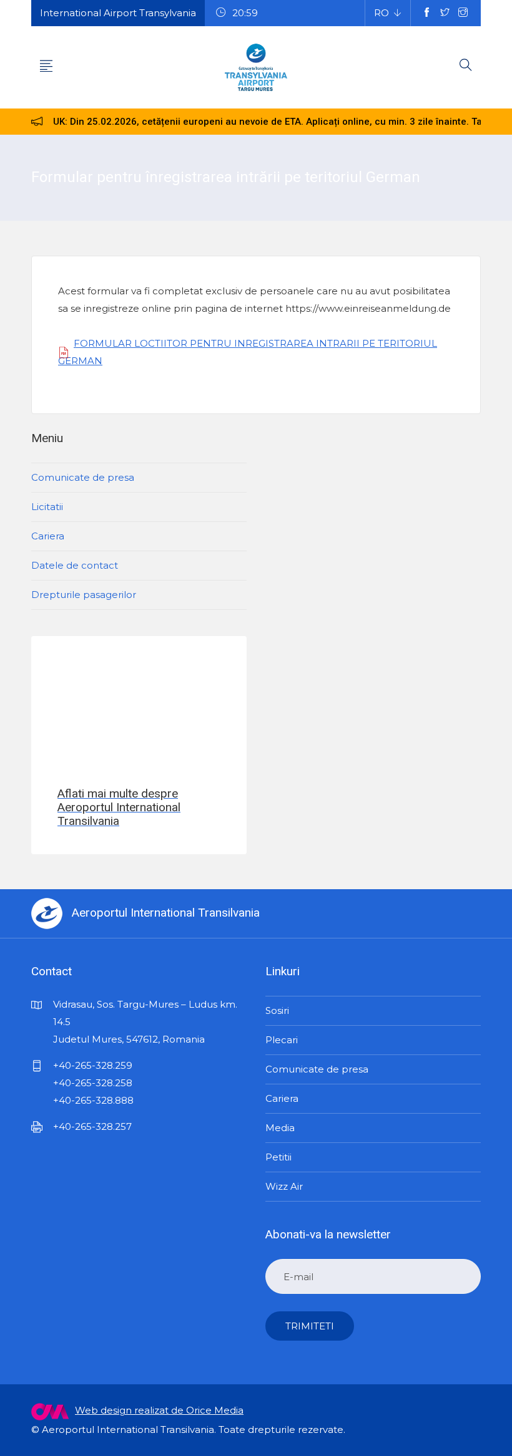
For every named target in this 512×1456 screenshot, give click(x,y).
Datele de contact (74, 565)
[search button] (466, 67)
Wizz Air (284, 1186)
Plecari (281, 1040)
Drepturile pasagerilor (83, 594)
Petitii (278, 1157)
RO (381, 13)
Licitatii (47, 507)
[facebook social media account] (427, 13)
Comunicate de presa (82, 477)
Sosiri (277, 1010)
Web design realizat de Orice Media (159, 1410)
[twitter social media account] (445, 13)
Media (280, 1128)
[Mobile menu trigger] (46, 67)
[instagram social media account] (463, 13)
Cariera (47, 536)
